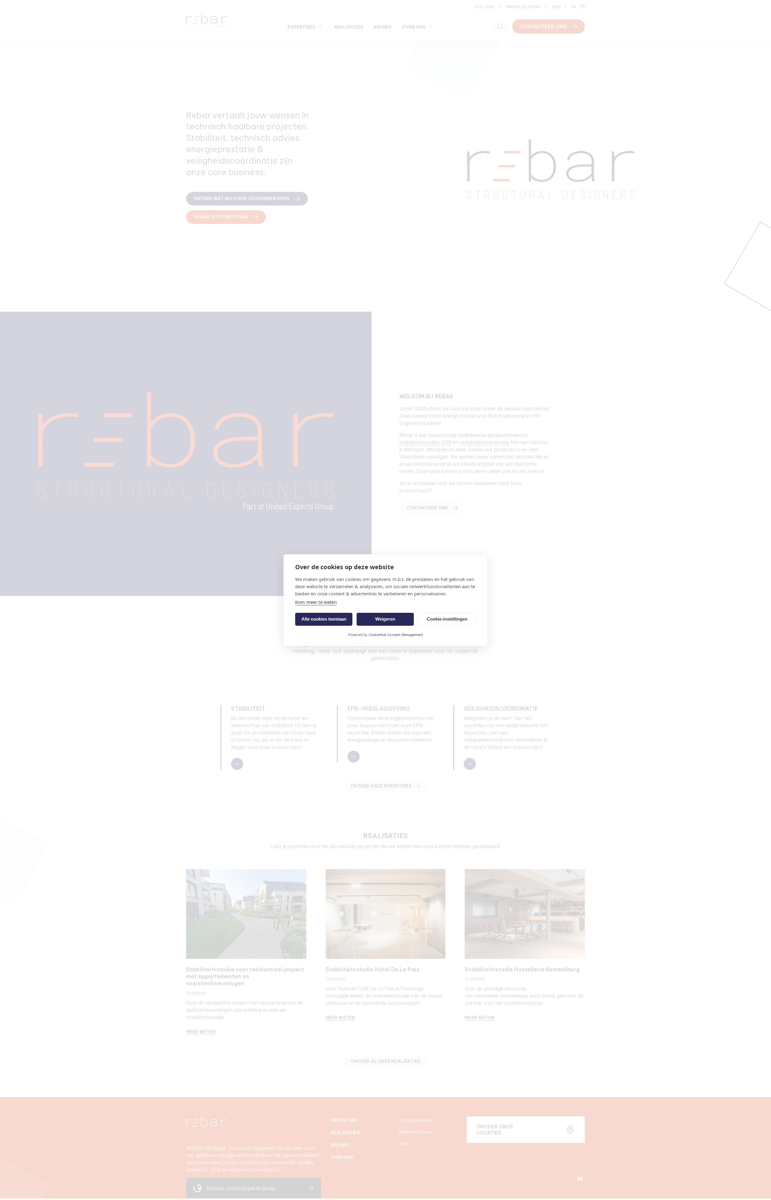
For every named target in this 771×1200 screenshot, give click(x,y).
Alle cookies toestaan (323, 619)
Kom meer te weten (316, 602)
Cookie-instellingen (447, 619)
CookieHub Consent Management (396, 634)
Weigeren (385, 619)
